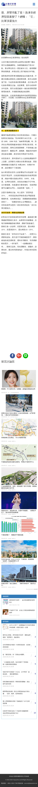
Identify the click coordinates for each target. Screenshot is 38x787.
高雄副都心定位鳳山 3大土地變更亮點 (13, 437)
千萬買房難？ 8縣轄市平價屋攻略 (12, 535)
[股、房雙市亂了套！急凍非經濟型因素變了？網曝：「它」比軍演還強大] (12, 355)
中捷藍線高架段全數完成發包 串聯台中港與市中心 (17, 462)
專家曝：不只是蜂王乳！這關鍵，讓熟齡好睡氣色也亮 (18, 389)
